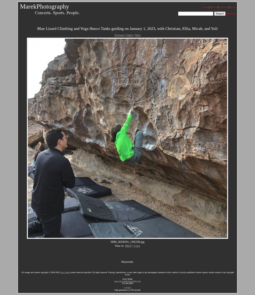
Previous (119, 35)
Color (137, 245)
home (205, 7)
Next (137, 35)
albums (213, 7)
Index (130, 35)
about (232, 7)
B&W (128, 245)
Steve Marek (65, 272)
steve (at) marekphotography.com (127, 281)
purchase (223, 7)
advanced (230, 13)
